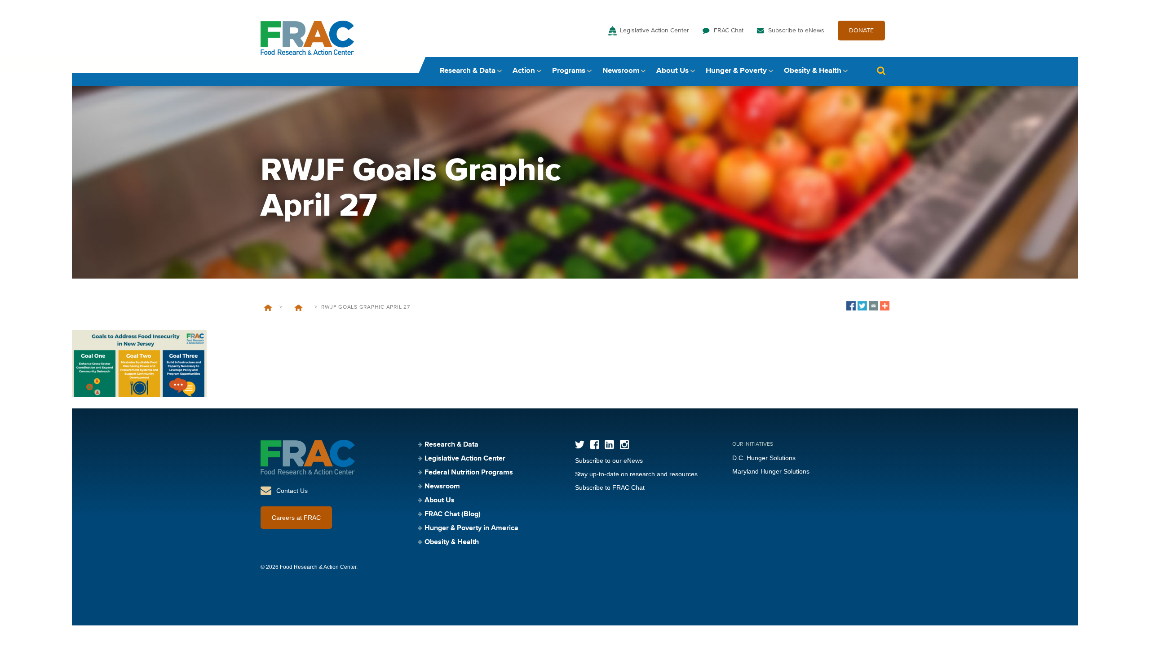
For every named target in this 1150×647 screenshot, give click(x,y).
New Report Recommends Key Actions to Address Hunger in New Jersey (298, 307)
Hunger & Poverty (736, 71)
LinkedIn (609, 444)
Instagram (624, 444)
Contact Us (292, 490)
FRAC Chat (728, 30)
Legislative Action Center (654, 30)
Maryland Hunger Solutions (770, 471)
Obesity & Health (812, 71)
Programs (568, 71)
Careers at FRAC (296, 517)
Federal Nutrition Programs (469, 472)
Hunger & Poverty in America (471, 528)
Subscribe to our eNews (609, 460)
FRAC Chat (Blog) (453, 514)
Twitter (579, 444)
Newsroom (620, 71)
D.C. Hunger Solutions (764, 457)
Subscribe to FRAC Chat (610, 487)
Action (524, 71)
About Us (672, 71)
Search (880, 70)
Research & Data (467, 71)
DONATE (861, 30)
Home (268, 307)
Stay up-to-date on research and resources (636, 474)
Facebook (594, 444)
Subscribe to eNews (796, 30)
